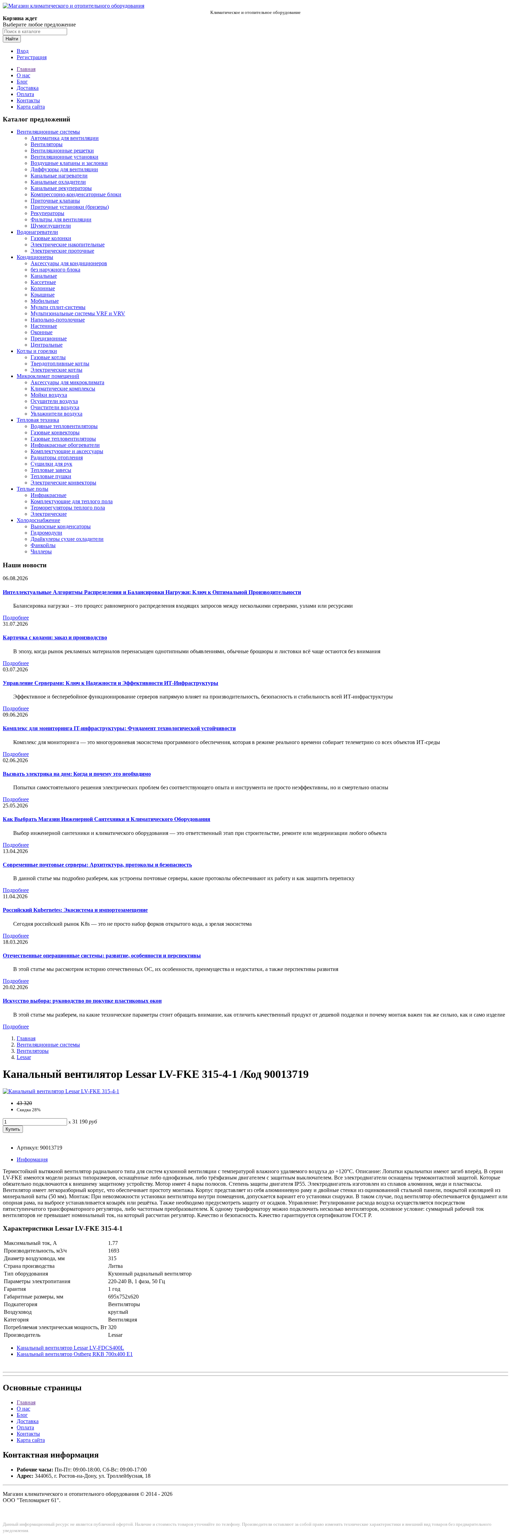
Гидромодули (46, 533)
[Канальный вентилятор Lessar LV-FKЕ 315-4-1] (61, 1091)
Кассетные (43, 282)
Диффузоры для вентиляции (64, 169)
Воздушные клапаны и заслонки (69, 163)
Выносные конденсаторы (61, 526)
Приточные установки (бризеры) (70, 207)
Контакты (28, 100)
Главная (26, 69)
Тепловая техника (38, 420)
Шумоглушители (51, 226)
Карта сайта (31, 107)
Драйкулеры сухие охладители (67, 539)
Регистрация (32, 57)
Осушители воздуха (54, 401)
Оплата (25, 94)
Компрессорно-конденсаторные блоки (76, 194)
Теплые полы (32, 489)
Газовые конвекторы (55, 432)
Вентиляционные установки (64, 157)
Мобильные (45, 301)
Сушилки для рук (51, 464)
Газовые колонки (51, 238)
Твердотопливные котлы (60, 363)
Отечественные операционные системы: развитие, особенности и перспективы (102, 955)
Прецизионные (49, 338)
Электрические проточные (62, 251)
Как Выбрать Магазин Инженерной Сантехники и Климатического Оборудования (106, 819)
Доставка (28, 88)
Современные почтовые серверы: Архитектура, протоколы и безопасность (97, 865)
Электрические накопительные (68, 244)
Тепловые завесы (51, 470)
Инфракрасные (48, 495)
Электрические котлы (56, 370)
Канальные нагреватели (59, 176)
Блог (22, 82)
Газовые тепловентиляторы (63, 439)
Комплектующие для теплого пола (72, 501)
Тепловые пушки (51, 476)
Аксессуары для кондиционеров (69, 263)
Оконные (41, 332)
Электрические (49, 514)
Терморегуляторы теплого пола (68, 508)
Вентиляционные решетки (62, 150)
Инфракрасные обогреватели (65, 445)
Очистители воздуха (55, 407)
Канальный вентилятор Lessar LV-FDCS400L (70, 1348)
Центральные (47, 345)
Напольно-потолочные (58, 320)
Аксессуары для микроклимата (67, 382)
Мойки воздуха (49, 395)
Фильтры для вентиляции (61, 219)
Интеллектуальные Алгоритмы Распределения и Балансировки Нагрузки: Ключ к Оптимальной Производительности (152, 592)
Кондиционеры (35, 257)
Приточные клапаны (55, 201)
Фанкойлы (43, 545)
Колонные (43, 288)
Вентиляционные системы (48, 132)
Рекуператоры (47, 213)
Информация (32, 1159)
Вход (23, 51)
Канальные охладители (58, 182)
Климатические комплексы (63, 389)
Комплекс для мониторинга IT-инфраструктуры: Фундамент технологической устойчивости (119, 728)
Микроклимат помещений (48, 376)
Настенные (44, 326)
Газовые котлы (48, 357)
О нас (23, 75)
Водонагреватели (37, 232)
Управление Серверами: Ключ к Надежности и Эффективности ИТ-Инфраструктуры (110, 683)
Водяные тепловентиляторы (64, 426)
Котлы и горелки (37, 351)
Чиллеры (41, 551)
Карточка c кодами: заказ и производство (55, 637)
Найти (12, 38)
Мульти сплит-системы (58, 307)
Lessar (24, 1057)
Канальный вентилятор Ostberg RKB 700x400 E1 (75, 1354)
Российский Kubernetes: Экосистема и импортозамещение (75, 910)
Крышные (43, 295)
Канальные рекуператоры (61, 188)
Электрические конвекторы (63, 483)
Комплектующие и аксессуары (67, 451)
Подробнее (16, 618)
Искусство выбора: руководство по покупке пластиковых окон (82, 1001)
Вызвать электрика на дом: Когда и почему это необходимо (77, 774)
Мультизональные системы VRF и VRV (78, 313)
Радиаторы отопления (57, 457)
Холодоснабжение (38, 520)
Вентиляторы (47, 144)
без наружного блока (55, 270)
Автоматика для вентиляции (65, 138)
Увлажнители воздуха (56, 414)
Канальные (44, 276)
